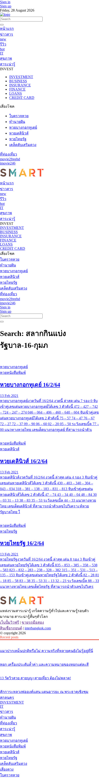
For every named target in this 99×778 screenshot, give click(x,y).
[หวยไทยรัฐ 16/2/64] (49, 517)
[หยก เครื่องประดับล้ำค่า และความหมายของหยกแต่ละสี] (49, 656)
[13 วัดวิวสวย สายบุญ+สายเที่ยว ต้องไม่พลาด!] (49, 669)
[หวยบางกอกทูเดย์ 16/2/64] (49, 358)
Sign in (5, 2)
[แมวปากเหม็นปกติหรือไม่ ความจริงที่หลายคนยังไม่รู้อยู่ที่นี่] (49, 642)
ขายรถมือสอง (33, 622)
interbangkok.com (38, 628)
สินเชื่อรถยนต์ (11, 628)
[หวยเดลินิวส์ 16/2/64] (49, 435)
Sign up (5, 6)
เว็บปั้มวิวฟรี (9, 622)
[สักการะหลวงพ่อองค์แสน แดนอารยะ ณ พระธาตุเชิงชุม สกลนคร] (49, 683)
